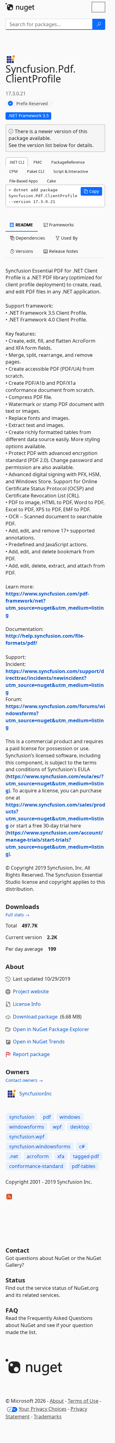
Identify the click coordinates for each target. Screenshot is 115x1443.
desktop (79, 1126)
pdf (47, 1117)
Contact (17, 1250)
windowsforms (26, 1126)
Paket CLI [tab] (35, 171)
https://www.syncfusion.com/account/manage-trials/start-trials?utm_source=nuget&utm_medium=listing (55, 843)
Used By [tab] (69, 238)
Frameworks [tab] (61, 225)
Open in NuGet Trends (39, 1041)
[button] (91, 191)
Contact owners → (24, 1080)
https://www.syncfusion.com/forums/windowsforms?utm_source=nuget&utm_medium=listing (55, 717)
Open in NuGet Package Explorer (51, 1029)
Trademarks (48, 1416)
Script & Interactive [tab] (70, 171)
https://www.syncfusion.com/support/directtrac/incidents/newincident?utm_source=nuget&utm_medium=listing (55, 682)
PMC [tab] (37, 162)
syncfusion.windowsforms (40, 1146)
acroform (38, 1156)
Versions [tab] (23, 251)
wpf (57, 1126)
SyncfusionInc (35, 1093)
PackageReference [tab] (68, 162)
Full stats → (17, 915)
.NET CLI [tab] (16, 162)
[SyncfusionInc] (11, 1093)
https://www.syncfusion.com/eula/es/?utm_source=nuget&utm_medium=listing (55, 783)
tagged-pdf (86, 1156)
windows (69, 1117)
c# (82, 1146)
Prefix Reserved (32, 103)
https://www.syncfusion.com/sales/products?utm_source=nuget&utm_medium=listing (55, 815)
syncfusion (21, 1117)
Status (15, 1280)
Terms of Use (83, 1400)
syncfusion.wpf (26, 1136)
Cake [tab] (51, 181)
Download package (35, 1016)
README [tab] (23, 225)
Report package (31, 1054)
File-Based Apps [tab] (23, 181)
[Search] (98, 24)
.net (13, 1156)
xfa (60, 1156)
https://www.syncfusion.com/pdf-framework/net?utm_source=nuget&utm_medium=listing (55, 604)
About (57, 1400)
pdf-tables (83, 1166)
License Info (27, 1004)
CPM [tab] (13, 171)
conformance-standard (36, 1166)
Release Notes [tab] (63, 251)
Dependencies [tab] (29, 238)
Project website (31, 991)
